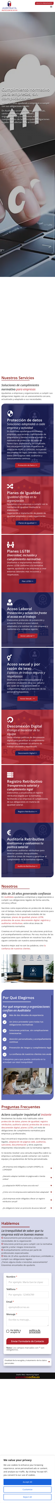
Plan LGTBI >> (27, 581)
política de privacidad (34, 1331)
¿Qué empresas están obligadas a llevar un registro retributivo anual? (27, 1200)
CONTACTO (7, 1406)
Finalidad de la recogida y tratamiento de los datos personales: (27, 1361)
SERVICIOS (7, 1397)
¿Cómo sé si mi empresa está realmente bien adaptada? (27, 1192)
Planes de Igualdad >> (27, 523)
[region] (27, 1479)
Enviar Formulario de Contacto (27, 1341)
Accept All (27, 1482)
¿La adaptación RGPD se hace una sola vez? (27, 1185)
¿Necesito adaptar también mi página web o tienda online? (27, 1177)
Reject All (27, 1497)
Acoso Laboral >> (27, 636)
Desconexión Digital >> (27, 753)
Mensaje (10, 1314)
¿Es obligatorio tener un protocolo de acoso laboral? (27, 1208)
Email (9, 1302)
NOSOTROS (8, 1402)
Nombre (10, 1277)
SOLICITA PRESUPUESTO (44, 3)
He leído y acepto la (25, 1331)
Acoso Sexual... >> (27, 698)
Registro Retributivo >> (27, 811)
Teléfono (11, 1289)
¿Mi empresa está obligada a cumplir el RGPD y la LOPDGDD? (27, 1168)
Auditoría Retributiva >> (28, 866)
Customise (27, 1489)
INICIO (6, 1393)
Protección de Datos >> (27, 465)
